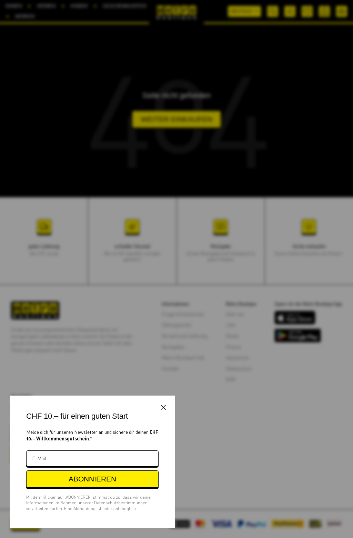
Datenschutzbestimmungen (121, 502)
